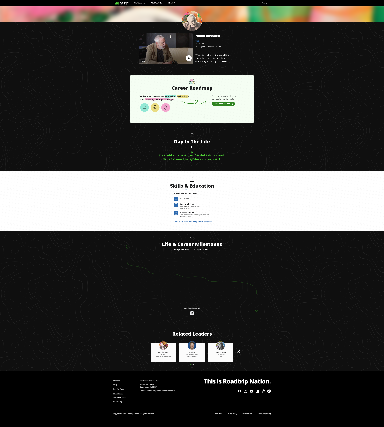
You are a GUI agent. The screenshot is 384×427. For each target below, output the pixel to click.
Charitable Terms (119, 397)
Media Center (118, 393)
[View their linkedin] (192, 313)
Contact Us (218, 414)
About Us (116, 380)
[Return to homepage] (122, 3)
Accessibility (117, 401)
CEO (197, 41)
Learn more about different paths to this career (193, 221)
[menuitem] (259, 3)
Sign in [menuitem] (264, 3)
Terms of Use (247, 414)
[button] (189, 58)
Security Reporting (264, 414)
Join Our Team (118, 389)
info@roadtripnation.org (149, 380)
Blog (115, 385)
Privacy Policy (232, 414)
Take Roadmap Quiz (222, 104)
